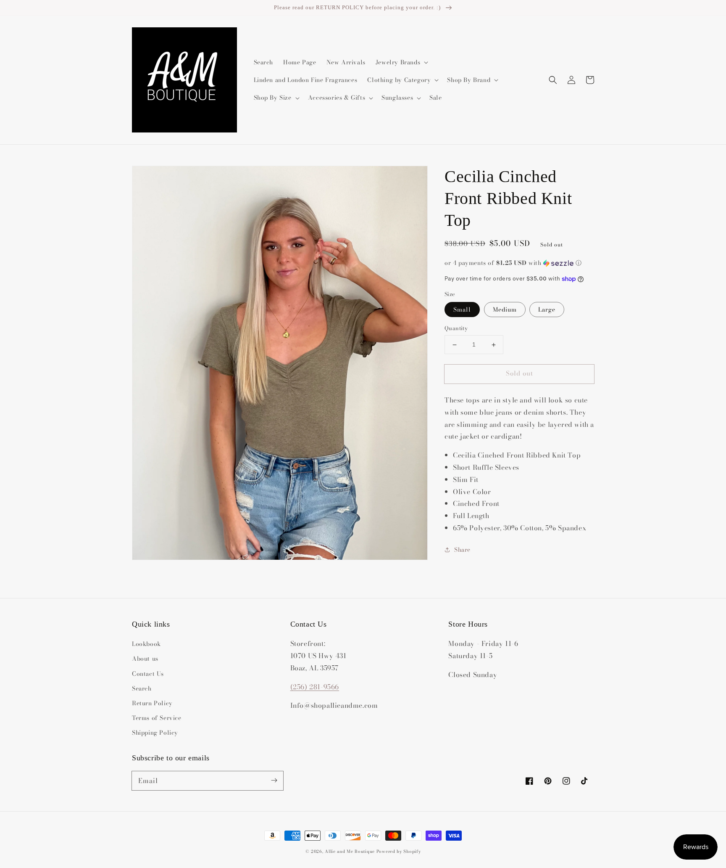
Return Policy (152, 703)
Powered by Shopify (398, 851)
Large (546, 310)
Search (142, 688)
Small (462, 310)
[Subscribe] (274, 780)
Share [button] (462, 549)
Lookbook (146, 643)
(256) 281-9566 (314, 687)
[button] (553, 80)
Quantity (456, 329)
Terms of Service (157, 717)
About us (145, 658)
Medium (505, 310)
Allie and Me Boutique (350, 851)
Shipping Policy (155, 732)
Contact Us (148, 673)
